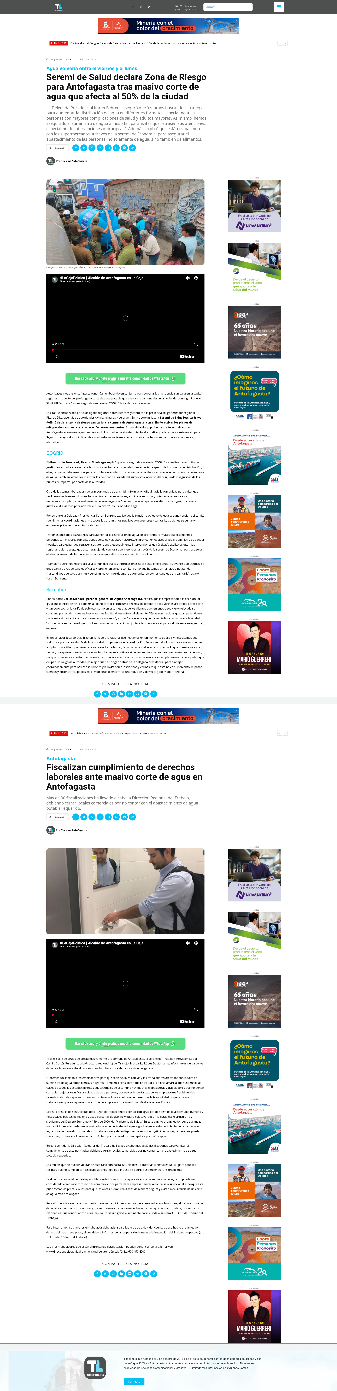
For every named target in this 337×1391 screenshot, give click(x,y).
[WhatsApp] (91, 147)
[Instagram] (141, 7)
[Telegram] (124, 147)
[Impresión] (116, 147)
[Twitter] (149, 7)
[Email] (108, 147)
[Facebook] (133, 7)
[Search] (249, 7)
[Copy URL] (132, 147)
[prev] (279, 43)
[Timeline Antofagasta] (51, 161)
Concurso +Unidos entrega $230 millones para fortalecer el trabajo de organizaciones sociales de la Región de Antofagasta (148, 43)
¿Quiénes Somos (237, 1368)
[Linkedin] (100, 147)
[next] (285, 43)
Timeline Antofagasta (74, 161)
